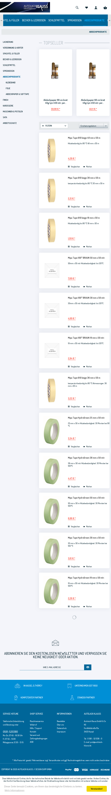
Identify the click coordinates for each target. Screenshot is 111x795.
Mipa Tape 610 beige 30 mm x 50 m (84, 177)
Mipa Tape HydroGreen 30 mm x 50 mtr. (86, 537)
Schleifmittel (9, 65)
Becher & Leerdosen (12, 59)
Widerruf (33, 724)
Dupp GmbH (47, 769)
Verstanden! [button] (97, 789)
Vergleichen (75, 166)
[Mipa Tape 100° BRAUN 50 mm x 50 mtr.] (52, 270)
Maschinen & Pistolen (13, 111)
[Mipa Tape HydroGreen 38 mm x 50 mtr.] (52, 470)
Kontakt (33, 731)
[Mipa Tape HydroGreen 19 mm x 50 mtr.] (52, 590)
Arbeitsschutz (10, 123)
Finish (5, 100)
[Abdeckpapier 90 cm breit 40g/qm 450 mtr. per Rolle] (55, 72)
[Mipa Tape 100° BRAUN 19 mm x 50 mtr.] (52, 350)
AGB (31, 742)
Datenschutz (62, 728)
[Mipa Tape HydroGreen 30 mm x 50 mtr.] (52, 550)
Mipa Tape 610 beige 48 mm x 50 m (84, 137)
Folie (8, 88)
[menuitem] (77, 7)
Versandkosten (54, 760)
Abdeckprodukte (11, 76)
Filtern (48, 125)
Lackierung (8, 42)
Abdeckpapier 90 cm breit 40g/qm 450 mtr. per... (56, 101)
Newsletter (61, 721)
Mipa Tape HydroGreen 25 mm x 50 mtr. (86, 417)
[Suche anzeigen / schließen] (77, 7)
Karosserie (8, 105)
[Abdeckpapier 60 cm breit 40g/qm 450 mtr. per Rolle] (93, 72)
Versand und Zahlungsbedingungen (38, 737)
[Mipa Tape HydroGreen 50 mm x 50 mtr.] (52, 510)
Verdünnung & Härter (13, 48)
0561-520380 (10, 731)
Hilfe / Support (36, 728)
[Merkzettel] (86, 7)
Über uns (60, 724)
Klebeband (10, 82)
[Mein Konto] (95, 7)
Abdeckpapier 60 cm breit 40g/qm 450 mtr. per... (93, 101)
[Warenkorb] (105, 7)
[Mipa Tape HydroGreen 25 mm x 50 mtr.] (52, 430)
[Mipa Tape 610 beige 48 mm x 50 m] (52, 150)
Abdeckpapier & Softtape (17, 94)
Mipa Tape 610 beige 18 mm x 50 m (84, 217)
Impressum (61, 731)
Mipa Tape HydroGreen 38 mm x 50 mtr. (86, 457)
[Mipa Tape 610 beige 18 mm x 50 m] (52, 230)
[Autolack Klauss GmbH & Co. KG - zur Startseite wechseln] (25, 7)
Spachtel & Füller (11, 53)
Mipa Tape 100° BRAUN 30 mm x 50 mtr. (86, 297)
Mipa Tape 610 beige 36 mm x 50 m (84, 377)
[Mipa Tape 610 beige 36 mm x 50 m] (52, 390)
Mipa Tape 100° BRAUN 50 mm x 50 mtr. (86, 257)
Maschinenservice (37, 721)
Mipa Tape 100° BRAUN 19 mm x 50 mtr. (86, 337)
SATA (5, 117)
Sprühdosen (8, 71)
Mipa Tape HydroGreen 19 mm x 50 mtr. (86, 577)
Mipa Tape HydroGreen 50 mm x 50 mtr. (86, 497)
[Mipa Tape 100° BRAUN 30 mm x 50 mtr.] (52, 310)
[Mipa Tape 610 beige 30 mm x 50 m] (52, 190)
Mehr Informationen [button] (14, 790)
